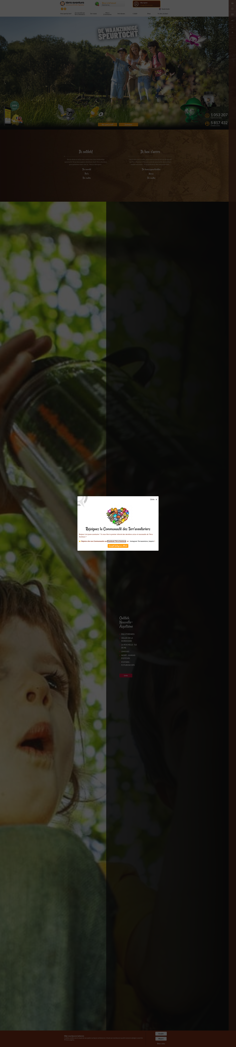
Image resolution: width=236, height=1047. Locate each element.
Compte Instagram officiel (118, 546)
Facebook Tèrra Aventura (116, 541)
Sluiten (153, 500)
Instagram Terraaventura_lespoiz (142, 541)
